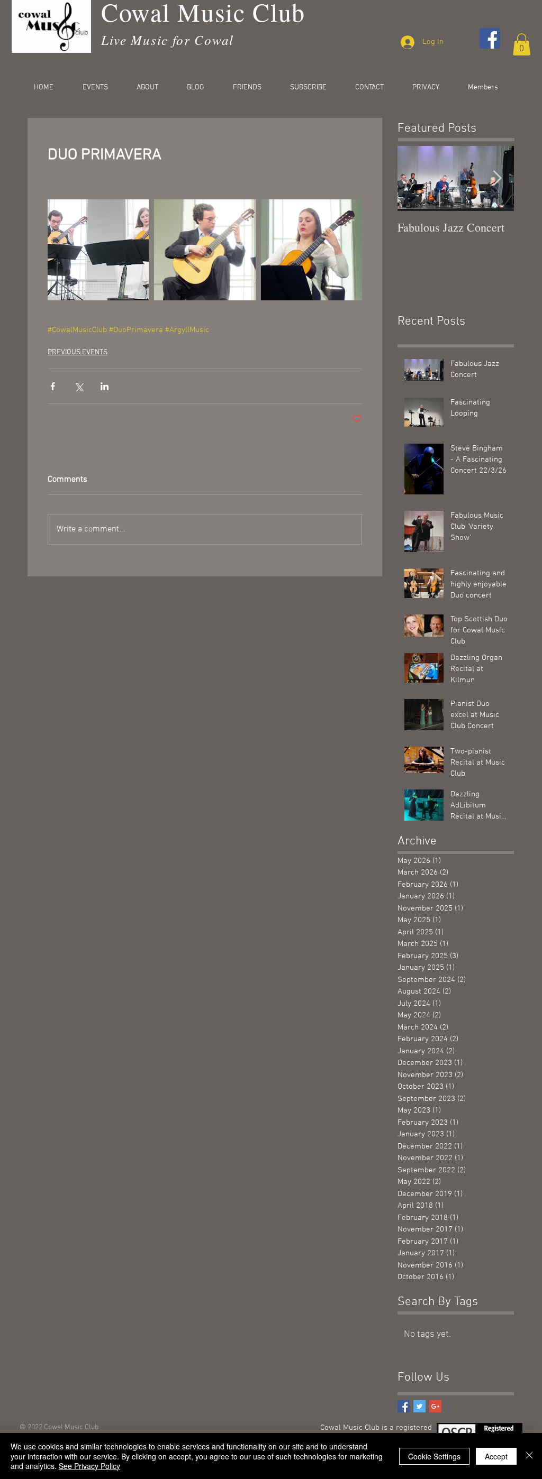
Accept (496, 1456)
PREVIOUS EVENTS (77, 352)
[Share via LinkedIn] (105, 386)
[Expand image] (98, 249)
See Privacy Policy (89, 1465)
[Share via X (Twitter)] (79, 386)
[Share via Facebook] (53, 386)
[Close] (529, 1456)
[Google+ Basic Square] (435, 1406)
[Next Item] (497, 178)
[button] (521, 44)
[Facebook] (490, 38)
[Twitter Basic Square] (419, 1406)
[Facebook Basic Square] (404, 1406)
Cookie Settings (434, 1456)
